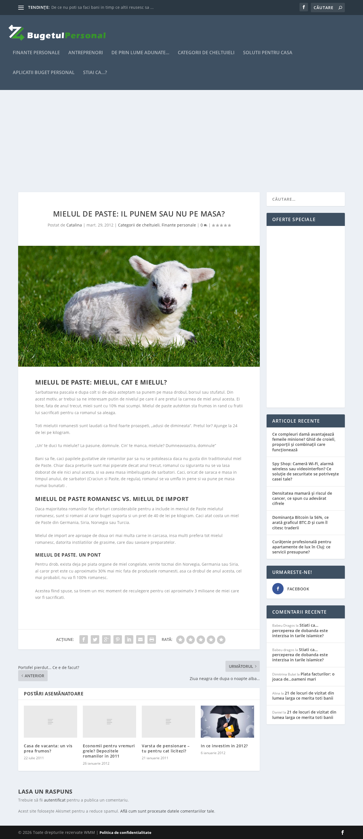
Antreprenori (85, 53)
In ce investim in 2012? (224, 745)
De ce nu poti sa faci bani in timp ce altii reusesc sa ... (102, 7)
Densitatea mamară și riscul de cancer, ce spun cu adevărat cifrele (302, 498)
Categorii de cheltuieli (206, 53)
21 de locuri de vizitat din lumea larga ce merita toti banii (303, 695)
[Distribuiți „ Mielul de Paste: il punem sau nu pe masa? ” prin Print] (151, 639)
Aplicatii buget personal (44, 72)
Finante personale (36, 53)
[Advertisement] (181, 141)
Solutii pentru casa (267, 53)
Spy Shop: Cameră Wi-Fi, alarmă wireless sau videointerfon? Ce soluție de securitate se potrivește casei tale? (305, 471)
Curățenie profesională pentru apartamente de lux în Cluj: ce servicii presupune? (301, 547)
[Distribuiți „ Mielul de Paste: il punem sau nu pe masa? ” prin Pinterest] (117, 639)
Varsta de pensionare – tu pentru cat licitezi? (165, 748)
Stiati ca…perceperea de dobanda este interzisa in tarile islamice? (300, 630)
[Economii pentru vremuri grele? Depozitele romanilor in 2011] (109, 722)
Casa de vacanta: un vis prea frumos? (48, 748)
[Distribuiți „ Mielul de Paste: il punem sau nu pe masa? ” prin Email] (140, 639)
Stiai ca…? (95, 72)
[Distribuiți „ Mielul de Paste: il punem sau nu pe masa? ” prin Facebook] (83, 639)
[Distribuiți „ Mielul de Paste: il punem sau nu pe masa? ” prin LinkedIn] (129, 639)
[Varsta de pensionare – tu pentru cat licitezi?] (168, 722)
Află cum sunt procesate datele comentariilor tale (167, 811)
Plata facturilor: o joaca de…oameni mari (303, 676)
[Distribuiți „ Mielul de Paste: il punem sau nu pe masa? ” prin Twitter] (95, 639)
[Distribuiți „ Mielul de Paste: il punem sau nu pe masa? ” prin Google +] (106, 639)
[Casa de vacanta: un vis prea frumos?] (50, 722)
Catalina (74, 225)
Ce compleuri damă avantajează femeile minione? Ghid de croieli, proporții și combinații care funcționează (303, 441)
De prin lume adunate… (140, 53)
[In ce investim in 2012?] (227, 722)
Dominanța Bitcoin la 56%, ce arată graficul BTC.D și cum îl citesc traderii (300, 522)
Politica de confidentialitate (125, 832)
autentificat (55, 800)
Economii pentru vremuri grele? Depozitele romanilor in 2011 (109, 751)
